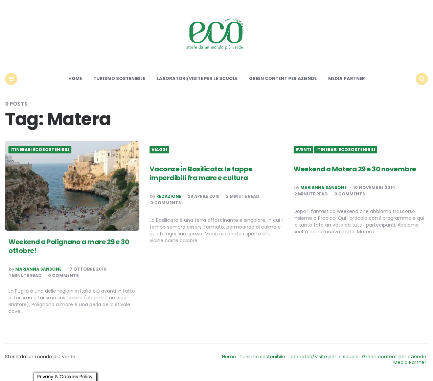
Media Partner (346, 78)
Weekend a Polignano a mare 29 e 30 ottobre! (68, 246)
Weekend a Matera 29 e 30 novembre (355, 169)
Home (75, 78)
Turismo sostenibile (119, 78)
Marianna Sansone (38, 269)
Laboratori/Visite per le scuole (197, 78)
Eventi (303, 149)
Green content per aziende (283, 78)
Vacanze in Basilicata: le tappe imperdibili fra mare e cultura (201, 173)
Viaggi (159, 149)
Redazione (168, 196)
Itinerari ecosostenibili (39, 149)
